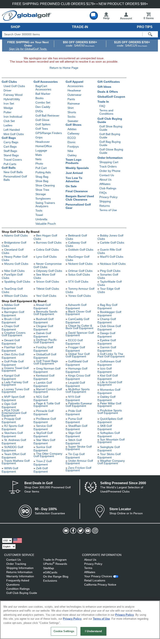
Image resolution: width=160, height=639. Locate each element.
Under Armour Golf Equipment (79, 462)
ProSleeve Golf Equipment (45, 420)
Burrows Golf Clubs (48, 242)
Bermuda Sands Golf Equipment (45, 313)
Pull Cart (41, 168)
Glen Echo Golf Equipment (13, 356)
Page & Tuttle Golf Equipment (47, 405)
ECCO (72, 137)
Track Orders (108, 166)
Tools (38, 210)
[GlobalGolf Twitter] (80, 531)
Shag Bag (41, 176)
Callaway (73, 133)
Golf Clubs (9, 81)
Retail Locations (94, 580)
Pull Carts (10, 164)
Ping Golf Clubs (110, 270)
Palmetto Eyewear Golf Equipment (79, 405)
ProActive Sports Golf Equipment (110, 412)
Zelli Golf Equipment (41, 470)
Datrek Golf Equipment (42, 334)
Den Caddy (42, 106)
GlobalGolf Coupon (111, 96)
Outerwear (74, 94)
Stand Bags (11, 155)
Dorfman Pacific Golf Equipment (45, 341)
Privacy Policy (108, 197)
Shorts (72, 112)
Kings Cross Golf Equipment (78, 377)
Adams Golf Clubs (16, 235)
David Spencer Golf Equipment (80, 334)
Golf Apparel (74, 81)
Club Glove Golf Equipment (109, 327)
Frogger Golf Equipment (75, 349)
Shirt (71, 108)
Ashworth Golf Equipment (76, 306)
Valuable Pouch (45, 223)
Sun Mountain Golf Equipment (111, 441)
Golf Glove (42, 120)
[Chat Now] (94, 15)
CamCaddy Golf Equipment (77, 320)
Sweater (73, 121)
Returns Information (19, 572)
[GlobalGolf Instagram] (94, 531)
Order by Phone (109, 170)
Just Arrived (74, 173)
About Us (105, 179)
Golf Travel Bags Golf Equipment (46, 362)
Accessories (75, 86)
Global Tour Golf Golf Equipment (78, 355)
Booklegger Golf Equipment (109, 313)
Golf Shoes (73, 124)
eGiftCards (50, 572)
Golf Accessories (46, 81)
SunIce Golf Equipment (42, 448)
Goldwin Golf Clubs (80, 249)
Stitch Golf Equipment (74, 441)
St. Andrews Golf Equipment (14, 441)
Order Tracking (16, 563)
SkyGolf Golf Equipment (43, 434)
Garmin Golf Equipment (107, 349)
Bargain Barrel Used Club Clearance (80, 198)
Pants (71, 99)
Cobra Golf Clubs (47, 249)
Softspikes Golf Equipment (109, 434)
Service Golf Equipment (43, 427)
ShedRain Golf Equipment (76, 427)
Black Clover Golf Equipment (78, 313)
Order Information (110, 157)
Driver (7, 90)
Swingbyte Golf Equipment (109, 448)
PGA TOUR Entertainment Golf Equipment (14, 413)
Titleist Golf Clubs (47, 288)
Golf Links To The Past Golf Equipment (111, 355)
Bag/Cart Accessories (43, 87)
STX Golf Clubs (78, 281)
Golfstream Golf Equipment (109, 363)
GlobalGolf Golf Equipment (45, 356)
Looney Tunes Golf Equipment (15, 390)
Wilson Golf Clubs (16, 295)
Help (106, 18)
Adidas (72, 129)
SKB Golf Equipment (105, 427)
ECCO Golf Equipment (74, 342)
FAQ (102, 106)
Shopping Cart (108, 162)
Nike (70, 151)
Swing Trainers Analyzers (45, 204)
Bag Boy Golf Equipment (107, 306)
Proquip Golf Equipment (11, 420)
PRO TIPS (144, 27)
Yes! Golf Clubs (46, 295)
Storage (40, 194)
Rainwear (74, 103)
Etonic (72, 142)
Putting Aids (43, 172)
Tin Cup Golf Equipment (75, 455)
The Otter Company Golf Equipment (48, 455)
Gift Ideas (104, 86)
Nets (38, 159)
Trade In (103, 101)
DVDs (39, 111)
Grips (38, 137)
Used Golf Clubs (14, 86)
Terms (88, 568)
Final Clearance (77, 191)
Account (126, 18)
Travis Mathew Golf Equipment (16, 462)
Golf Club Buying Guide (21, 593)
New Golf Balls (13, 172)
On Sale (71, 186)
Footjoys (73, 146)
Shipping (105, 201)
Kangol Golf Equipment (11, 377)
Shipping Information (20, 568)
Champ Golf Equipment (107, 320)
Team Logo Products (73, 161)
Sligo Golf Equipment (73, 434)
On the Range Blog (55, 576)
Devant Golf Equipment (11, 342)
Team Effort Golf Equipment (14, 455)
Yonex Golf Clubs (79, 295)
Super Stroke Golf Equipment (79, 448)
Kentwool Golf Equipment (44, 377)
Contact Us (106, 175)
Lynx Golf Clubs (46, 256)
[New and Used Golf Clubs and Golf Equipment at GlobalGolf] (26, 19)
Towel (39, 215)
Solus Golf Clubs (79, 274)
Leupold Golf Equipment (75, 384)
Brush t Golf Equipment (11, 320)
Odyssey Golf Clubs (49, 270)
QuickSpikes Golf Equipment (110, 420)
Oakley (72, 155)
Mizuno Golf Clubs (16, 263)
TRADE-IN (80, 27)
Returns (104, 205)
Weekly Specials (77, 168)
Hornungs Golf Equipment (76, 370)
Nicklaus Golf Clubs (113, 263)
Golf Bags (9, 137)
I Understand (93, 631)
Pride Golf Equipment (73, 412)
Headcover (42, 141)
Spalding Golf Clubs (17, 281)
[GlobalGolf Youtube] (87, 531)
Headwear (74, 90)
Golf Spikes (42, 124)
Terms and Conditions (106, 112)
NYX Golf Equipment (73, 398)
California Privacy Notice (100, 584)
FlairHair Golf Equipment (12, 349)
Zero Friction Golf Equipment (78, 469)
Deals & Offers (108, 91)
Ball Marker (42, 93)
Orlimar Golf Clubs (80, 270)
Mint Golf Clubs (14, 134)
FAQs (103, 192)
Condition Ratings (18, 588)
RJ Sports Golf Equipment (12, 427)
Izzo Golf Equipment (105, 370)
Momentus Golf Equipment (109, 391)
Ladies (8, 125)
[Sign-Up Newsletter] (65, 531)
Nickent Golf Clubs (80, 263)
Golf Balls (9, 167)
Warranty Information (20, 576)
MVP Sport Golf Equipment (13, 398)
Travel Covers (13, 159)
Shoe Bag (41, 181)
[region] (80, 620)
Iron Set (9, 103)
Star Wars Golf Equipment (44, 441)
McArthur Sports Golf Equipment (78, 390)
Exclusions (50, 580)
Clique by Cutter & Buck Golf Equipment (79, 327)
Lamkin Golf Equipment (43, 384)
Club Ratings (107, 188)
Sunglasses (43, 198)
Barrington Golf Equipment (13, 313)
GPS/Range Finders (48, 133)
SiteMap (48, 568)
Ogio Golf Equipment (9, 405)
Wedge (8, 108)
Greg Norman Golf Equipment (47, 370)
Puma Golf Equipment (74, 420)
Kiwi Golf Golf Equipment (108, 377)
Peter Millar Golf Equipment (109, 405)
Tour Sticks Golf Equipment (109, 455)
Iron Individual (13, 116)
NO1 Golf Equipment (41, 398)
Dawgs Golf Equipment (106, 334)
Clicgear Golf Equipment (43, 327)
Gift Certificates (109, 81)
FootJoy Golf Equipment (43, 349)
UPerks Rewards (55, 563)
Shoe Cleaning (45, 185)
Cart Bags (10, 146)
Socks (71, 116)
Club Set (9, 121)
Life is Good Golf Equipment (110, 383)
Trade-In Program (55, 559)
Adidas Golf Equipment (10, 306)
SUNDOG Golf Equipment (12, 448)
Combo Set (42, 102)
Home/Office (43, 146)
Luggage (41, 150)
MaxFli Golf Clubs (111, 256)
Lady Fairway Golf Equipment (15, 383)
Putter (7, 112)
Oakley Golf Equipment (106, 398)
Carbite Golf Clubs (112, 242)
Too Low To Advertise (74, 179)
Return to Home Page (64, 67)
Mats (38, 154)
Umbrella (41, 219)
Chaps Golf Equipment (10, 327)
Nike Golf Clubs (14, 270)
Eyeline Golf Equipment (107, 342)
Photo (39, 163)
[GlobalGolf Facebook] (72, 531)
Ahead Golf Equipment (42, 306)
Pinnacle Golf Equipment (44, 412)
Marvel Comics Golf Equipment (48, 390)
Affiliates (104, 184)
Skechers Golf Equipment (12, 434)
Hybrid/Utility (12, 99)
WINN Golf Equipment (10, 470)
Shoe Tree (42, 189)
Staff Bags (10, 151)
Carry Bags (11, 142)
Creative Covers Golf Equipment (13, 334)
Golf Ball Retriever (47, 115)
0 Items (149, 18)
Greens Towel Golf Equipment (15, 369)
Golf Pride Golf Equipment (13, 363)
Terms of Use (108, 210)
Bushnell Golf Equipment (44, 320)
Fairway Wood (13, 94)
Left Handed (12, 129)
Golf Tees (41, 128)
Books (39, 98)
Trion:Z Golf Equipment (43, 462)
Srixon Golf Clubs (47, 281)
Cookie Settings (64, 631)
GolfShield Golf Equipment (77, 363)
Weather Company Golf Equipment (111, 462)
